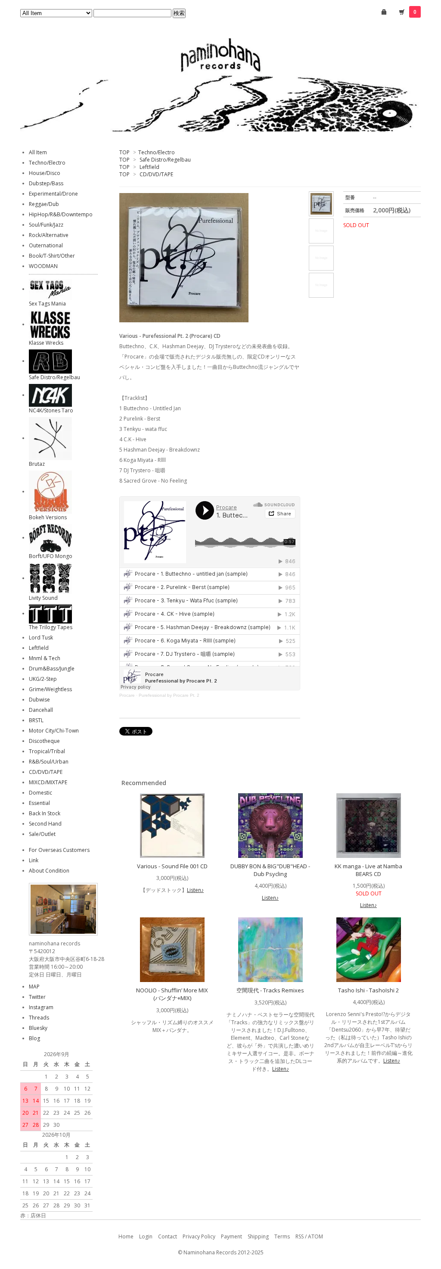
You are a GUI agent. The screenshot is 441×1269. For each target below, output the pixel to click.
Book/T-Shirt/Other (52, 255)
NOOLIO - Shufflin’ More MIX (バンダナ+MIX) (172, 994)
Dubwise (39, 699)
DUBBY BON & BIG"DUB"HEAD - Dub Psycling (270, 870)
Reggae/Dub (44, 204)
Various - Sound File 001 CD (172, 866)
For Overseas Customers (59, 850)
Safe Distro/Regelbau (165, 159)
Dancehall (41, 710)
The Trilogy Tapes (50, 627)
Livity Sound (43, 598)
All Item (38, 152)
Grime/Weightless (50, 689)
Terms (282, 1236)
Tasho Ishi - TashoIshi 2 (368, 990)
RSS (299, 1236)
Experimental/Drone (53, 193)
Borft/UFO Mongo (50, 556)
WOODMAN (43, 266)
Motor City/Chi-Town (54, 730)
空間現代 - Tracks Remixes (270, 990)
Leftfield (149, 167)
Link (33, 860)
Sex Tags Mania (47, 303)
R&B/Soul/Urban (48, 761)
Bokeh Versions (48, 517)
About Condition (49, 870)
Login (145, 1236)
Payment (231, 1236)
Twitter (37, 997)
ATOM (315, 1236)
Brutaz (37, 464)
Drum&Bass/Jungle (52, 668)
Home (126, 1236)
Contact (167, 1236)
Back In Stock (44, 813)
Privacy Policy (199, 1236)
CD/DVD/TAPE (156, 174)
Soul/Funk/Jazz (46, 224)
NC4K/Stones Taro (51, 410)
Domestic (40, 792)
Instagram (41, 1007)
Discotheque (44, 741)
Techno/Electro (156, 152)
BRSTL (36, 720)
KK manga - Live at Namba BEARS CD (368, 870)
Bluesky (38, 1028)
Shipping (258, 1236)
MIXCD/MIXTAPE (48, 782)
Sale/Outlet (42, 834)
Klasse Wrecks (46, 342)
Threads (39, 1017)
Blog (34, 1038)
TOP (124, 152)
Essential (39, 803)
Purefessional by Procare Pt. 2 (169, 695)
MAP (34, 986)
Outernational (46, 245)
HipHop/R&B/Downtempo (61, 214)
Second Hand (45, 823)
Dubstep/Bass (46, 183)
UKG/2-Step (43, 679)
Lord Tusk (41, 637)
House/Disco (44, 173)
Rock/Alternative (48, 235)
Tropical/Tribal (47, 751)
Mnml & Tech (44, 658)
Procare (127, 695)
